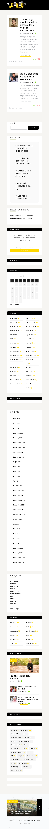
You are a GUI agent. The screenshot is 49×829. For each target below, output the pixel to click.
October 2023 (14, 359)
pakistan (33, 748)
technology (15, 767)
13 (36, 289)
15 (16, 293)
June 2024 (13, 343)
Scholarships (16, 759)
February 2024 (14, 351)
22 (16, 297)
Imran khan (15, 748)
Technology (14, 609)
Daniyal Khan (30, 33)
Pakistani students (18, 752)
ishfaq (18, 681)
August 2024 (30, 335)
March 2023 (29, 376)
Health (12, 589)
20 (36, 293)
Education (14, 581)
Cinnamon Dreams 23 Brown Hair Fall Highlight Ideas (24, 148)
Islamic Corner (15, 594)
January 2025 (14, 327)
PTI (13, 756)
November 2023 (31, 355)
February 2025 (30, 322)
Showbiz (13, 604)
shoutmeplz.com (31, 821)
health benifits (16, 745)
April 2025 (29, 318)
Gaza (24, 734)
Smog (13, 763)
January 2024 (30, 351)
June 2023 (13, 372)
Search (12, 123)
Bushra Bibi (15, 734)
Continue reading (25, 55)
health (14, 741)
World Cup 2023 (16, 770)
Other (12, 599)
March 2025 (13, 322)
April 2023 (13, 376)
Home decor (14, 591)
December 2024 (31, 327)
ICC (26, 745)
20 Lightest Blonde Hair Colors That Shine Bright (23, 173)
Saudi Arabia (32, 756)
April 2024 (13, 347)
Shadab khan (29, 759)
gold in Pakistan (17, 738)
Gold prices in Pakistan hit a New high (23, 186)
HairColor (13, 584)
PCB (30, 752)
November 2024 (15, 331)
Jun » (17, 304)
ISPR (25, 748)
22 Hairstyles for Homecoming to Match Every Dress (23, 161)
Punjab (21, 756)
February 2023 (14, 380)
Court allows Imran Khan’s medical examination (29, 77)
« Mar (12, 304)
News (12, 596)
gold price (29, 738)
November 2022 (19, 562)
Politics (13, 601)
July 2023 (29, 367)
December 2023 (15, 355)
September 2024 (19, 457)
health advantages (25, 741)
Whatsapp (26, 767)
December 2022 (15, 384)
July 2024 (29, 339)
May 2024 (29, 343)
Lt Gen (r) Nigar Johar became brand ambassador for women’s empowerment (29, 25)
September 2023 (19, 515)
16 (21, 293)
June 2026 (13, 318)
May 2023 (29, 372)
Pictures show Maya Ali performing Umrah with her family (28, 699)
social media (24, 763)
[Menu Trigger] (43, 5)
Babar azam (26, 730)
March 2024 (29, 347)
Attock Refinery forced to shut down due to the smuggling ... (20, 813)
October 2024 (30, 331)
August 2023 (14, 367)
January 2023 (30, 380)
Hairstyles (14, 586)
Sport (12, 606)
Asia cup (15, 730)
